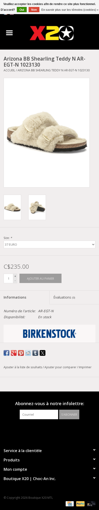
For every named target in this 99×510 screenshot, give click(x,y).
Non (34, 9)
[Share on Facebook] (6, 353)
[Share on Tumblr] (35, 353)
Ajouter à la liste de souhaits (23, 367)
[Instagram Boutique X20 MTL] (54, 429)
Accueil (9, 70)
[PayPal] (79, 503)
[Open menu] (9, 32)
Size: (8, 238)
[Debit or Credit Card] (90, 503)
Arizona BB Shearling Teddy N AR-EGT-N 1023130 (54, 70)
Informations (15, 297)
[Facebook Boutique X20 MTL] (45, 429)
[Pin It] (21, 353)
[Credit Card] (69, 503)
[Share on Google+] (14, 353)
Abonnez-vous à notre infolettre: (49, 403)
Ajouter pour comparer (60, 367)
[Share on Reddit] (28, 353)
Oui (21, 9)
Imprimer (85, 367)
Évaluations (64, 297)
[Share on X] (42, 353)
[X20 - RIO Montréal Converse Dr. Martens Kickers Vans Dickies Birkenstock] (59, 33)
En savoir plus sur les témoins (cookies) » (70, 9)
